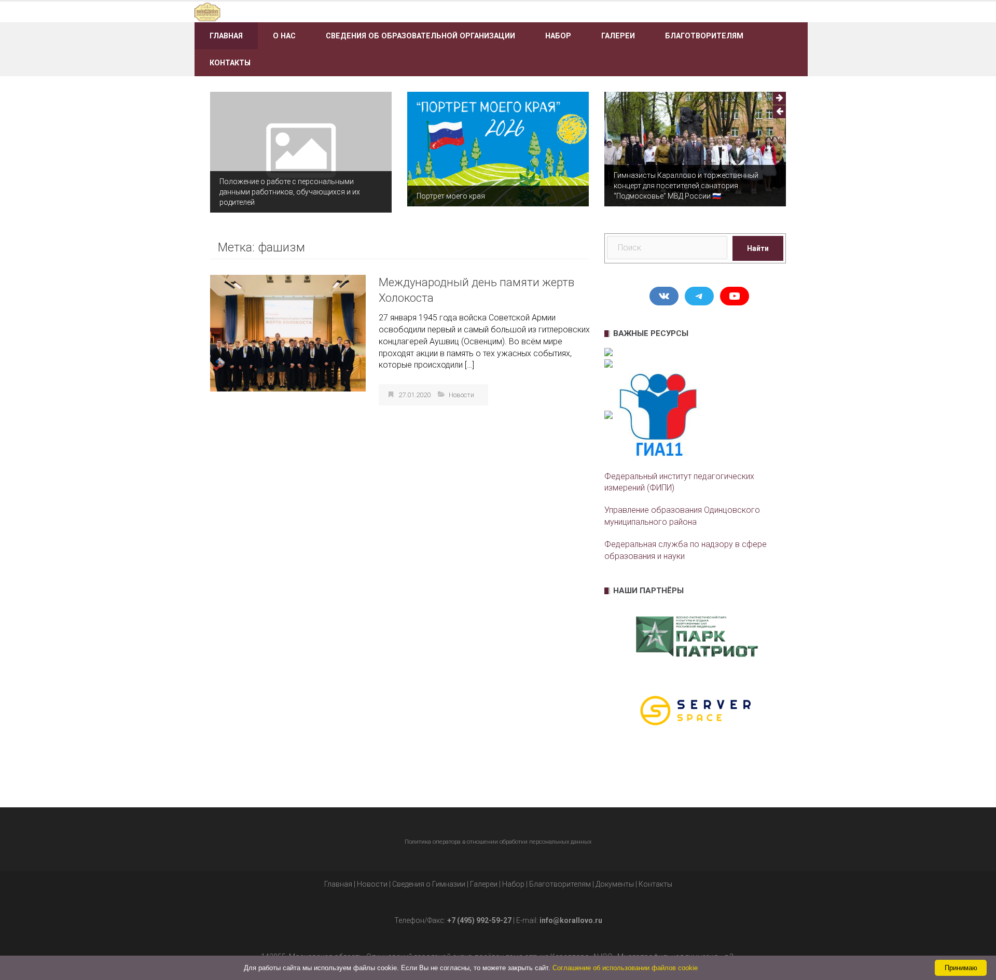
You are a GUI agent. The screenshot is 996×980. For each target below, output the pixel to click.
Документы (615, 884)
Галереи (618, 36)
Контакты (230, 63)
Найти (758, 248)
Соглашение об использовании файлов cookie (625, 968)
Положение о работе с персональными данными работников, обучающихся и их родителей (289, 191)
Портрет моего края (451, 196)
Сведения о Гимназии (428, 884)
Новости (461, 395)
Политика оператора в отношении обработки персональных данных (498, 841)
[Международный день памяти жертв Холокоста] (288, 333)
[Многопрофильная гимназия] (292, 11)
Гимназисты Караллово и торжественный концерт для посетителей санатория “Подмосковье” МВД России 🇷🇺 (686, 185)
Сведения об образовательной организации (420, 36)
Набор (558, 36)
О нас (284, 36)
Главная (226, 36)
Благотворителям (704, 36)
